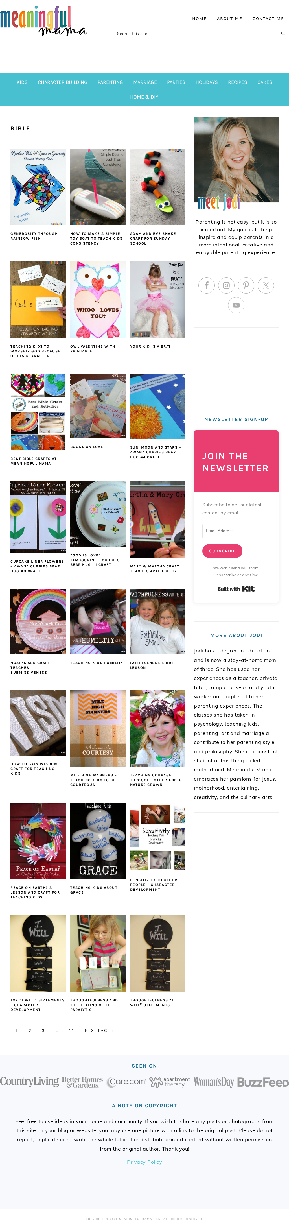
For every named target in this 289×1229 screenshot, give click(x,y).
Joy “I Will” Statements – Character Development (37, 1005)
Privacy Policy (144, 1162)
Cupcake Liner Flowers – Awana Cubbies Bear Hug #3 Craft (37, 566)
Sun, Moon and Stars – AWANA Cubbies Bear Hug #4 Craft (155, 452)
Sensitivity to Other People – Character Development (154, 885)
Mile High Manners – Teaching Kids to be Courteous (93, 780)
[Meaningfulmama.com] (43, 36)
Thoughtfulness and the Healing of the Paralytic (94, 1005)
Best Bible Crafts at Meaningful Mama (33, 461)
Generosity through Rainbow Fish (34, 236)
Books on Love (87, 447)
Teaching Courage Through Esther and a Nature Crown (155, 780)
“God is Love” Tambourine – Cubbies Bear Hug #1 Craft (95, 560)
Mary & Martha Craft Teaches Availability (154, 568)
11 (72, 1030)
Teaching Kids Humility (97, 663)
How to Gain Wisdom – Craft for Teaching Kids (35, 769)
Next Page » (99, 1030)
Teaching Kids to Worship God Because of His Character (35, 351)
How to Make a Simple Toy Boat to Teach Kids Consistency (96, 238)
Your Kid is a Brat (150, 346)
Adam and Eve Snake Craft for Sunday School (153, 238)
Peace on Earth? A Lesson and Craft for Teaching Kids (35, 892)
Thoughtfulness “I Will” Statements (152, 1002)
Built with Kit (236, 589)
